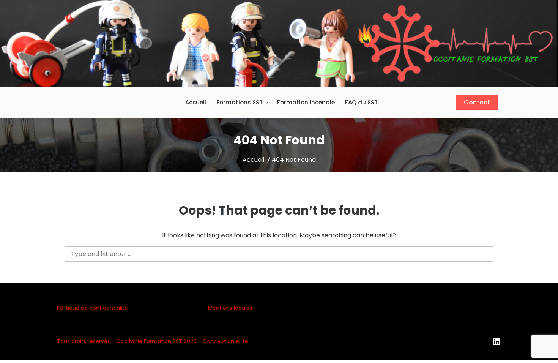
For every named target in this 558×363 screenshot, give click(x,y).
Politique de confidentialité (92, 308)
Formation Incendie (306, 102)
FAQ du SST (361, 102)
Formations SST (239, 102)
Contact (477, 102)
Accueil (195, 102)
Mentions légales (230, 308)
